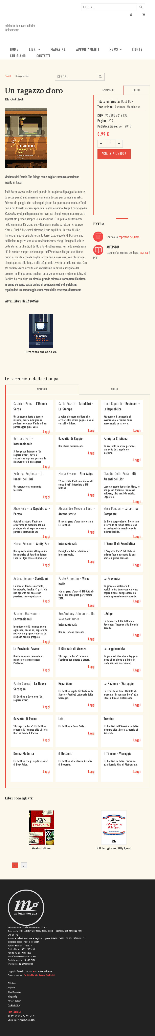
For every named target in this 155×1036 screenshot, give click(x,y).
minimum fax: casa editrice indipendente (20, 28)
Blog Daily (12, 996)
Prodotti (8, 76)
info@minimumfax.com (24, 1020)
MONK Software (45, 971)
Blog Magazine (14, 992)
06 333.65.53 (29, 1016)
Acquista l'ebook (114, 154)
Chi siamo (12, 983)
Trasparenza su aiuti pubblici (21, 964)
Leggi (46, 432)
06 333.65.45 (14, 1016)
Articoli (42, 389)
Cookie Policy (14, 1005)
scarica (144, 253)
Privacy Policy (14, 1001)
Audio (114, 389)
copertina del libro (129, 237)
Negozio (11, 988)
